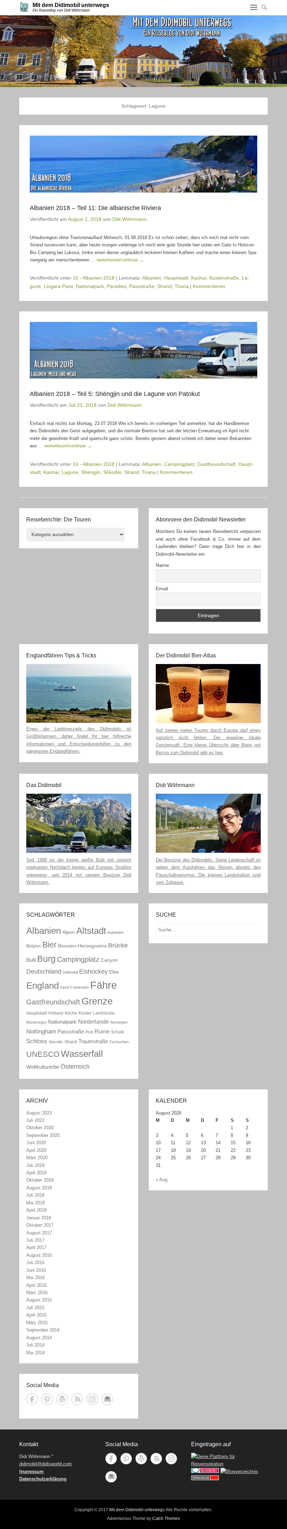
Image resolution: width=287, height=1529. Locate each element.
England (42, 985)
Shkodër (112, 472)
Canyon (109, 960)
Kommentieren (209, 286)
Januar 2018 (38, 1217)
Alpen (68, 932)
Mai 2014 (35, 1352)
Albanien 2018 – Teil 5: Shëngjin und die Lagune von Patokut (115, 393)
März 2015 (37, 1322)
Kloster (85, 1013)
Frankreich (79, 987)
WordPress (62, 1399)
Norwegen (119, 1022)
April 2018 (36, 1210)
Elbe (114, 972)
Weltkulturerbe (42, 1067)
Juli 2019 (35, 1165)
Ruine (102, 1031)
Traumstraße (93, 1041)
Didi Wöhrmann (129, 219)
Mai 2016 (35, 1277)
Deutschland (43, 971)
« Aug (161, 1179)
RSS (77, 1399)
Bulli (31, 960)
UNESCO (42, 1054)
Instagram (92, 1399)
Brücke (118, 945)
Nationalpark (90, 286)
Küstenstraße (224, 278)
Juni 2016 (36, 1270)
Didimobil (70, 972)
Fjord (64, 987)
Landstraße (104, 1013)
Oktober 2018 (40, 1180)
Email (162, 588)
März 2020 (37, 1157)
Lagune (70, 472)
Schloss (36, 1041)
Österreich (75, 1066)
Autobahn (115, 932)
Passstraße (141, 286)
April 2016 (36, 1285)
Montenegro (36, 1022)
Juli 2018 (35, 1195)
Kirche (71, 1013)
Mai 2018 (35, 1202)
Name (162, 565)
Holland (55, 1013)
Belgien (33, 946)
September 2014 (42, 1330)
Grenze (97, 1001)
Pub (89, 1032)
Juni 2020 (36, 1142)
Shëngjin (90, 472)
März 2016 (37, 1292)
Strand (164, 286)
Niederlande (93, 1021)
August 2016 (39, 1255)
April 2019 (36, 1172)
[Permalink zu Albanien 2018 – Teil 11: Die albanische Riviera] (143, 164)
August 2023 (39, 1113)
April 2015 (36, 1315)
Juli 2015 (35, 1307)
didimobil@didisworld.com (45, 1463)
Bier (49, 944)
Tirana (182, 286)
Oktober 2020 (40, 1127)
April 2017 (36, 1247)
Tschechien (119, 1042)
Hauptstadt (176, 278)
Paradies (116, 286)
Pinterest (47, 1399)
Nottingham (41, 1031)
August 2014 (39, 1337)
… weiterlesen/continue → (117, 259)
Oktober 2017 (40, 1225)
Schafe (117, 1032)
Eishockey (93, 971)
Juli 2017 (35, 1240)
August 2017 (39, 1232)
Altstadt (91, 931)
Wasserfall (82, 1054)
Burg (46, 959)
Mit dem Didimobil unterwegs (71, 5)
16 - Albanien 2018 (93, 278)
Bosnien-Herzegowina (82, 946)
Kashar (198, 278)
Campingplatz (179, 464)
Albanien (151, 278)
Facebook (32, 1399)
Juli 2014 (35, 1345)
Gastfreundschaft (216, 464)
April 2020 (36, 1150)
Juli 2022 (35, 1120)
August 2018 (39, 1187)
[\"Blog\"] (239, 1471)
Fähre (103, 985)
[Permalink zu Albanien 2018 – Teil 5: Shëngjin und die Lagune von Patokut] (143, 350)
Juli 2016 (35, 1262)
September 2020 (42, 1135)
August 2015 (39, 1300)
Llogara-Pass (58, 286)
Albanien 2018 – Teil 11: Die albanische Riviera (95, 207)
